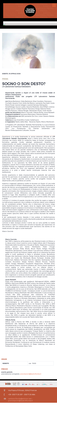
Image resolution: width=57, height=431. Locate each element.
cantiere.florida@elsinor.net (19, 399)
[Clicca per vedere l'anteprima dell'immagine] (28, 50)
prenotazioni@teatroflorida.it (30, 374)
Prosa (5, 79)
